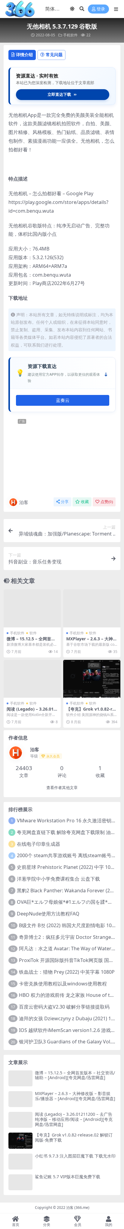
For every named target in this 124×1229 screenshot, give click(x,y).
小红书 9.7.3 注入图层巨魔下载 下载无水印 (75, 1156)
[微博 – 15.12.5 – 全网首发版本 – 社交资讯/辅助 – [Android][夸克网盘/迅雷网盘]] (32, 608)
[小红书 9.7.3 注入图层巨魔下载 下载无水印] (20, 1162)
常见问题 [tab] (54, 54)
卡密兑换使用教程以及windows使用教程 (63, 983)
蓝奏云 (63, 400)
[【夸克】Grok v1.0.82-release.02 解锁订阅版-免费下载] (91, 679)
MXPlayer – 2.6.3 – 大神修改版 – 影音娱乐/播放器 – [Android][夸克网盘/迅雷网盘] (75, 1096)
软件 (33, 633)
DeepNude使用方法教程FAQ (48, 913)
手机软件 (70, 35)
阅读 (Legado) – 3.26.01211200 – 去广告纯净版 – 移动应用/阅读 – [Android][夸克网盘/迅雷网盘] (74, 1119)
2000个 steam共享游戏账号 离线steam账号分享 (69, 855)
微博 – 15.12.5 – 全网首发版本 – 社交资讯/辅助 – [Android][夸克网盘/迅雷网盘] (75, 1075)
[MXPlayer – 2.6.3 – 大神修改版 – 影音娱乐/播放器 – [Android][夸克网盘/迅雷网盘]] (91, 608)
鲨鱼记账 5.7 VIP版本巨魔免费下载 (67, 1176)
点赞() (107, 501)
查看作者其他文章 (62, 787)
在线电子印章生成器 (38, 844)
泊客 (23, 502)
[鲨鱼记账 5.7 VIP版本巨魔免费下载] (20, 1182)
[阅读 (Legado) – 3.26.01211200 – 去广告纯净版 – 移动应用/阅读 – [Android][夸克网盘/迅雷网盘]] (32, 679)
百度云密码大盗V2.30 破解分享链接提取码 (64, 1006)
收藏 (85, 501)
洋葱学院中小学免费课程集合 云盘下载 (58, 878)
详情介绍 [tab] (24, 54)
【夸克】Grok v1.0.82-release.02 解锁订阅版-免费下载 (74, 1137)
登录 (101, 9)
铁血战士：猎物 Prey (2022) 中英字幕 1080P (67, 972)
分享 (65, 501)
